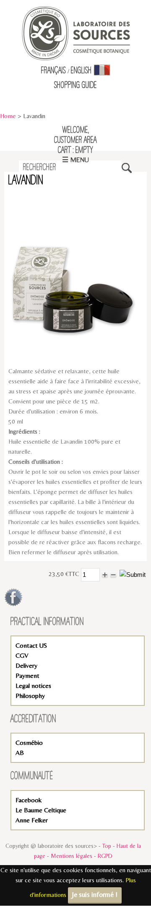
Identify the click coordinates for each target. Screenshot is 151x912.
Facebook (29, 800)
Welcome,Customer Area (75, 135)
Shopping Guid (74, 85)
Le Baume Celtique (41, 810)
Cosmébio (29, 743)
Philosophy (30, 696)
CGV (22, 655)
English (81, 71)
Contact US (31, 645)
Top (106, 845)
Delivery (26, 665)
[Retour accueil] (75, 32)
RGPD (105, 856)
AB (20, 753)
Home (8, 115)
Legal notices (33, 686)
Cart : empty (75, 150)
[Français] (102, 71)
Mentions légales (71, 856)
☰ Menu (75, 160)
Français (53, 71)
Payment (27, 675)
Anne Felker (32, 820)
